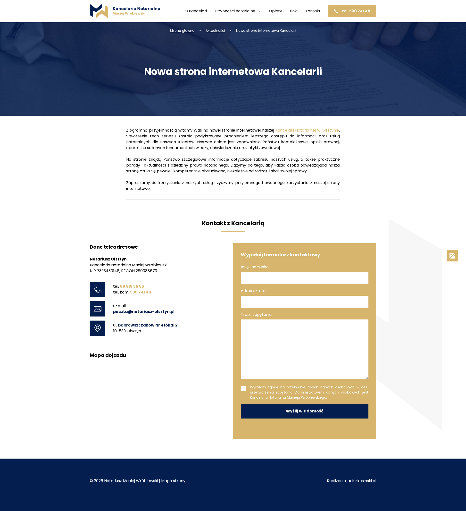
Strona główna (182, 30)
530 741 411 (140, 292)
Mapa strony (173, 481)
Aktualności (215, 30)
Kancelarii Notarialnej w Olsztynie (307, 130)
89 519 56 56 (132, 286)
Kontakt (313, 11)
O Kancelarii (196, 11)
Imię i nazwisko (255, 267)
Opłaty (275, 11)
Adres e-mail (253, 290)
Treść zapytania (256, 314)
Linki (294, 11)
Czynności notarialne (235, 11)
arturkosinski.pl (362, 481)
